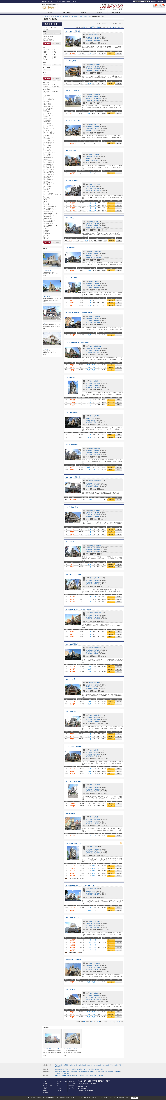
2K (45, 52)
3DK (45, 56)
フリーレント (48, 125)
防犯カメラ (47, 216)
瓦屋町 (97, 381)
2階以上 (47, 228)
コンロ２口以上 (49, 167)
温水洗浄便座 (48, 179)
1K (54, 49)
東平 (97, 221)
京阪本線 (88, 158)
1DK (45, 51)
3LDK (55, 56)
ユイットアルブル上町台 (73, 120)
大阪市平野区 (117, 1065)
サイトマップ (46, 1090)
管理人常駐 (47, 120)
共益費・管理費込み (49, 40)
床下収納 (47, 191)
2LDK (45, 54)
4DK (55, 58)
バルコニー (47, 150)
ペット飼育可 (48, 98)
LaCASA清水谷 (70, 248)
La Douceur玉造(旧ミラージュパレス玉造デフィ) (80, 885)
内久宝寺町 (98, 578)
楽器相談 (47, 101)
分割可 (46, 116)
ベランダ (47, 149)
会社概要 (45, 1083)
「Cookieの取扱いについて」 (112, 1097)
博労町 (97, 921)
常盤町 (88, 1069)
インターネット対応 (50, 206)
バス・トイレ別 (49, 174)
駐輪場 (46, 159)
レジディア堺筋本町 (72, 644)
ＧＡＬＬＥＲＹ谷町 (72, 277)
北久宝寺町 (98, 480)
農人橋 (97, 1069)
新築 (58, 1083)
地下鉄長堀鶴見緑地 (91, 40)
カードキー (47, 127)
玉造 (98, 100)
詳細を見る (110, 53)
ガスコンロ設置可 (49, 132)
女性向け (47, 138)
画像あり (46, 91)
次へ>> (118, 27)
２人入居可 (47, 113)
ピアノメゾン (47, 323)
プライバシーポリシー (48, 1085)
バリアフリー (48, 115)
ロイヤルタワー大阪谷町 (73, 31)
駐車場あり (47, 226)
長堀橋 (98, 352)
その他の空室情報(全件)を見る (75, 878)
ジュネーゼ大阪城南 (72, 444)
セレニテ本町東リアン (72, 917)
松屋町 (98, 68)
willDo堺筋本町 (70, 813)
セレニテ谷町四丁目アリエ (73, 843)
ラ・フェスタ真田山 (72, 180)
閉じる (134, 1097)
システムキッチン (49, 171)
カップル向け (48, 137)
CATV (46, 203)
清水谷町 (99, 251)
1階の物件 (47, 230)
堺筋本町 (96, 156)
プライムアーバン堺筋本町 (73, 746)
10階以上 (47, 232)
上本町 (98, 94)
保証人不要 (47, 110)
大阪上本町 (98, 98)
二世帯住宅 (47, 123)
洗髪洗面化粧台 (49, 183)
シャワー (47, 184)
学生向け (47, 135)
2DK (55, 52)
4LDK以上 (46, 59)
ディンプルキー (49, 215)
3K (54, 54)
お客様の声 (72, 1088)
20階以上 (47, 233)
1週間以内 (56, 86)
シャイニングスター (72, 61)
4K (45, 58)
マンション (53, 27)
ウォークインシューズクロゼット (52, 195)
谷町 (97, 34)
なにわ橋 (98, 160)
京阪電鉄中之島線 (90, 160)
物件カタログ (46, 1092)
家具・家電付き (49, 162)
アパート (46, 27)
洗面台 (46, 181)
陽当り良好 (47, 103)
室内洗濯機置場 (49, 142)
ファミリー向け (49, 140)
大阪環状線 (88, 186)
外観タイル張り (49, 166)
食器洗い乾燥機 (49, 169)
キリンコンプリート (72, 150)
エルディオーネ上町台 (72, 91)
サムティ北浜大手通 (72, 412)
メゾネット (47, 147)
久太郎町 (98, 750)
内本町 (97, 682)
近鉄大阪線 (88, 130)
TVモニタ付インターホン (51, 209)
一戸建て (46, 29)
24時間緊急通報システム (51, 213)
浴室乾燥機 (47, 178)
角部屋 (46, 238)
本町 (96, 756)
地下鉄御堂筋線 (90, 756)
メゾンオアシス (47, 270)
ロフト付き (47, 145)
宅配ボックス (48, 211)
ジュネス (46, 349)
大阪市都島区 (58, 1066)
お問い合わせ (72, 1081)
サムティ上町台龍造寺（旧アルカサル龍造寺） (79, 312)
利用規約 (45, 1088)
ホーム (44, 1081)
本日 (55, 84)
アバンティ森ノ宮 (48, 296)
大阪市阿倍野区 (97, 1065)
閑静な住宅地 (48, 104)
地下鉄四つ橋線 (66, 1073)
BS (45, 201)
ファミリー (59, 1088)
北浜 (92, 158)
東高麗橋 (98, 416)
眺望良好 (47, 121)
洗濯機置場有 (48, 164)
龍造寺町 (98, 316)
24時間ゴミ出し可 (49, 221)
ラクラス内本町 (70, 679)
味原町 (98, 184)
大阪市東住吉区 (82, 1065)
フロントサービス (49, 220)
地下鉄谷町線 (89, 37)
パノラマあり (47, 93)
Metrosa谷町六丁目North (73, 959)
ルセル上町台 (70, 218)
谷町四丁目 (96, 37)
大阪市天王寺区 (93, 94)
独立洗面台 (47, 186)
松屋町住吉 (98, 346)
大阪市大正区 (105, 1065)
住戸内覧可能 (48, 223)
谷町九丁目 (97, 128)
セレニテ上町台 (70, 989)
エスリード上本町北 (72, 507)
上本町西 (98, 64)
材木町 (97, 817)
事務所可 (47, 111)
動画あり (56, 91)
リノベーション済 (49, 108)
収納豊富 (47, 198)
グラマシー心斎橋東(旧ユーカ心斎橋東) (77, 342)
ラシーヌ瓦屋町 (70, 377)
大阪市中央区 (92, 34)
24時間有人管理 (49, 218)
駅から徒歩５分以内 (62, 1081)
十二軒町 (98, 785)
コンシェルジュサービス (51, 225)
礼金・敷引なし (48, 38)
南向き (46, 237)
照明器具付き (48, 157)
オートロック (48, 208)
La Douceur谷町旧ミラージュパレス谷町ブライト (80, 609)
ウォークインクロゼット (51, 193)
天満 (84, 1069)
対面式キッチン (49, 172)
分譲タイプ (47, 118)
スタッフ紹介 (72, 1083)
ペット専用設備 (49, 99)
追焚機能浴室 (48, 176)
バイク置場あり (49, 161)
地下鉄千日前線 (90, 128)
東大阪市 (89, 1065)
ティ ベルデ (70, 542)
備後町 (97, 154)
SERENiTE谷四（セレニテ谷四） (52, 1048)
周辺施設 (71, 1085)
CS (45, 199)
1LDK (55, 51)
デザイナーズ (48, 106)
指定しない (47, 84)
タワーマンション (61, 1090)
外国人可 (47, 130)
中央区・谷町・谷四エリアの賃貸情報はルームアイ (94, 1081)
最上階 (46, 235)
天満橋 (93, 420)
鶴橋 (93, 186)
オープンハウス (49, 128)
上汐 (97, 124)
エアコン (47, 188)
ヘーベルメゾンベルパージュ (71, 1048)
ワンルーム (47, 49)
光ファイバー (48, 204)
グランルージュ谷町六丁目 (73, 781)
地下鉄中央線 (89, 156)
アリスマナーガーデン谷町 (73, 574)
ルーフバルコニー (49, 152)
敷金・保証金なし (48, 36)
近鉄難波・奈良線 (90, 98)
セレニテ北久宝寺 (71, 711)
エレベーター (48, 155)
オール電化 (47, 154)
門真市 (111, 1065)
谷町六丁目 (96, 39)
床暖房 (46, 189)
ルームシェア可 (49, 133)
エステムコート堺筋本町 (73, 477)
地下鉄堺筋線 (74, 1071)
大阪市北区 (65, 1065)
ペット (58, 1085)
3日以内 (46, 86)
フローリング (48, 144)
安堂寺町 (98, 963)
